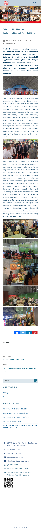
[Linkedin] (29, 332)
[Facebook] (17, 332)
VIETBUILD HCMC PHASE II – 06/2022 (16, 417)
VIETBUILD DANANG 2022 (12, 421)
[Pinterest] (35, 332)
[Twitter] (23, 332)
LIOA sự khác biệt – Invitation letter (15, 413)
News (8, 342)
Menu (37, 3)
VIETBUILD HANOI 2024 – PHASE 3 (15, 409)
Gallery (5, 393)
